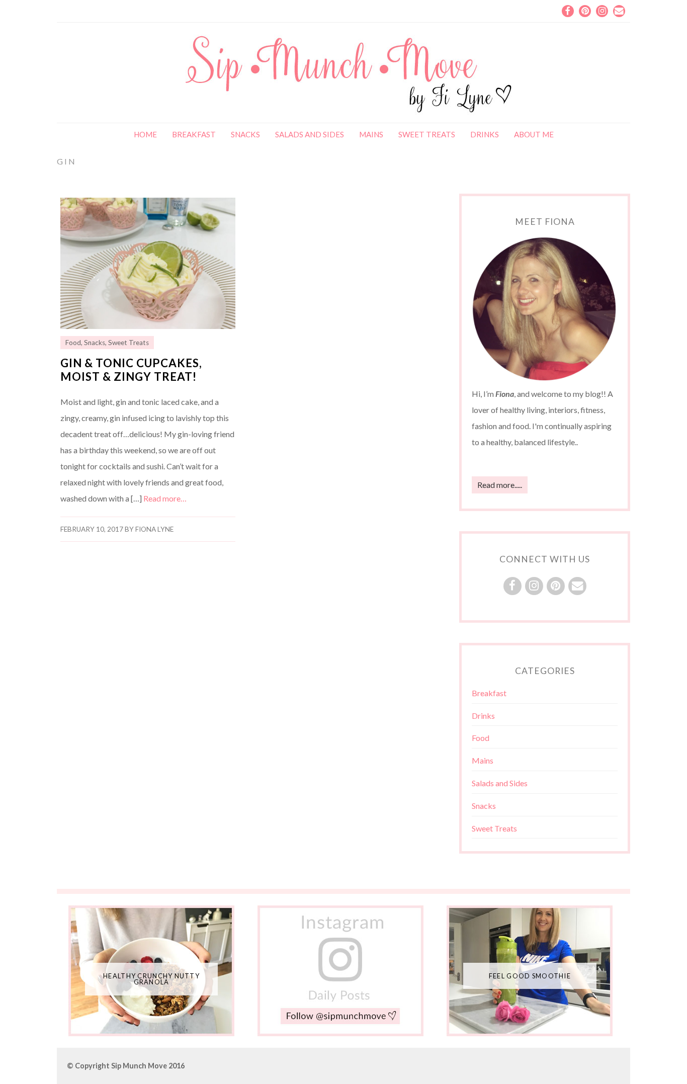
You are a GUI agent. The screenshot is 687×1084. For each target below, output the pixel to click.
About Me (534, 134)
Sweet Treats (426, 134)
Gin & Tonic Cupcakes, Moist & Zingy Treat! (131, 369)
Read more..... (499, 484)
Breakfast (194, 134)
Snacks (245, 134)
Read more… (165, 498)
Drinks (484, 134)
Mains (371, 134)
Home (145, 134)
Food (73, 343)
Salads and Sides (309, 134)
